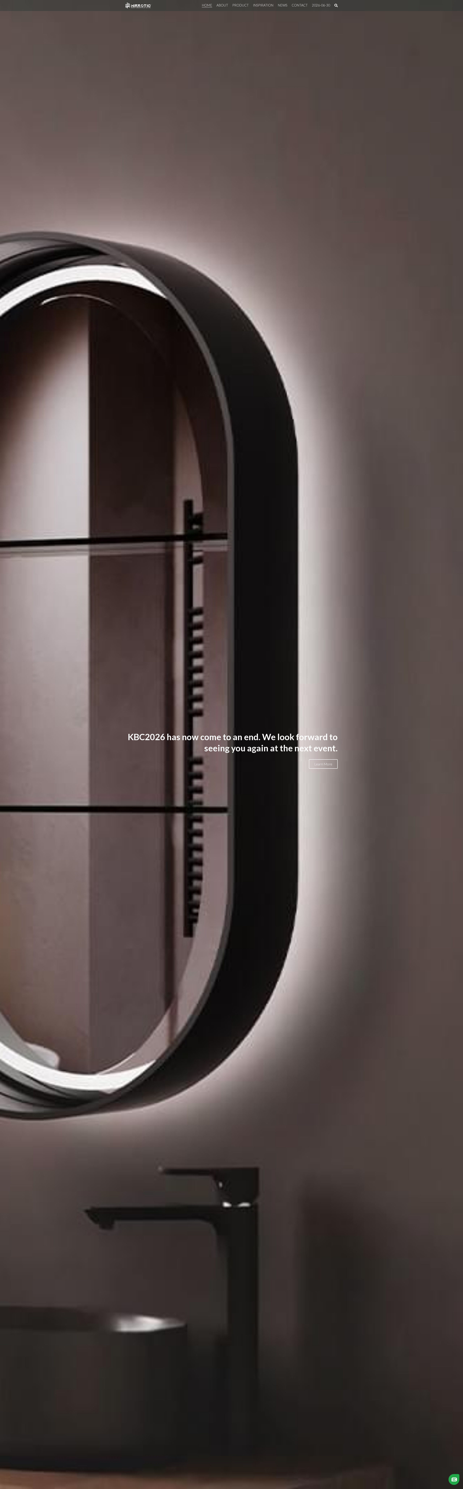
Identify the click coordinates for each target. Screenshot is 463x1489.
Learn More (323, 764)
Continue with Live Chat (435, 1468)
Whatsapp (435, 1475)
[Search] (336, 5)
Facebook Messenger (435, 1481)
